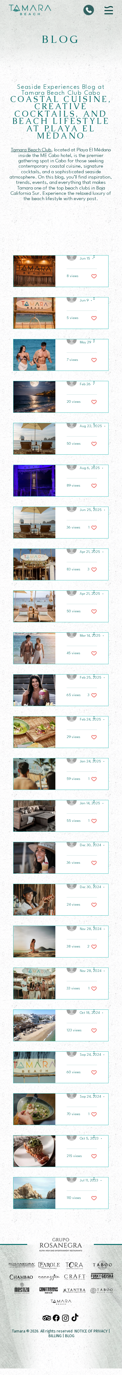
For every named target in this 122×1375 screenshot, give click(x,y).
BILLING (55, 1335)
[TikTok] (74, 1317)
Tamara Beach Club (31, 150)
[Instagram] (65, 1317)
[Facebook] (56, 1317)
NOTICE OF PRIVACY (91, 1331)
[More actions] (96, 256)
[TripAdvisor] (46, 1317)
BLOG (69, 1335)
